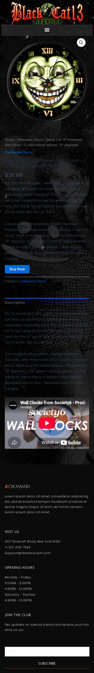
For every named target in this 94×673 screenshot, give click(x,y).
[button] (47, 29)
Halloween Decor (30, 140)
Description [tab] (15, 302)
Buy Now (17, 269)
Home (9, 140)
